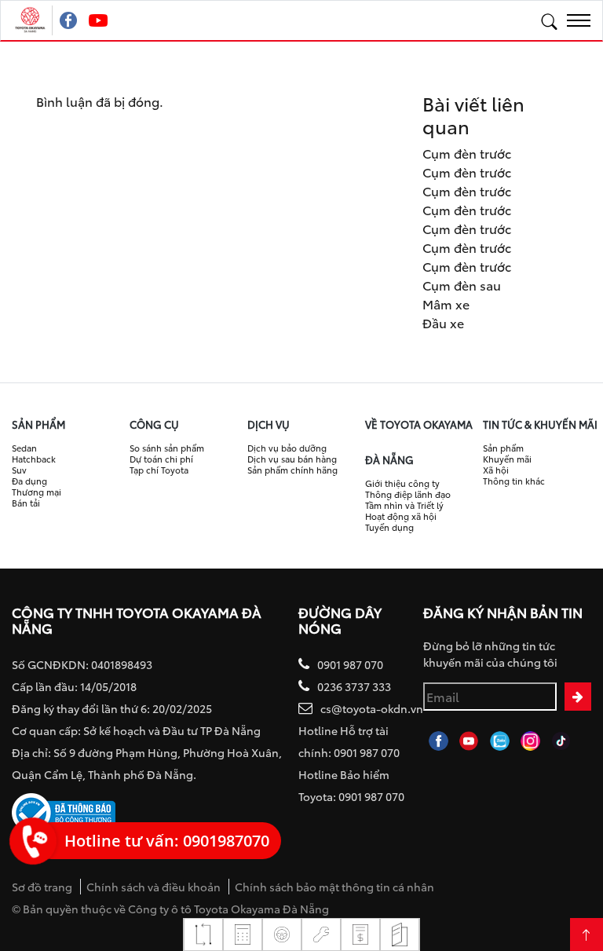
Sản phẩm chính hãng (292, 469)
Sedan (24, 447)
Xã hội (496, 469)
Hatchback (34, 458)
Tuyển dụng (389, 526)
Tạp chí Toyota (159, 469)
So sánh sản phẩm (167, 447)
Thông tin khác (514, 480)
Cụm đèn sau (461, 285)
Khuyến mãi (507, 458)
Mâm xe (446, 303)
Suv (19, 469)
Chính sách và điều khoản (153, 886)
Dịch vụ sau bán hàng (292, 458)
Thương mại (36, 491)
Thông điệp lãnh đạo (408, 493)
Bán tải (26, 502)
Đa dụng (29, 480)
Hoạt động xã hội (401, 515)
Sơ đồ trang (42, 886)
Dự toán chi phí (161, 458)
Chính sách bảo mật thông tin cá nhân (334, 886)
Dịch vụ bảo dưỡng (287, 447)
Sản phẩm (503, 447)
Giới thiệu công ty (402, 482)
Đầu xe (443, 322)
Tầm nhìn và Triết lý (404, 504)
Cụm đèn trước (466, 153)
